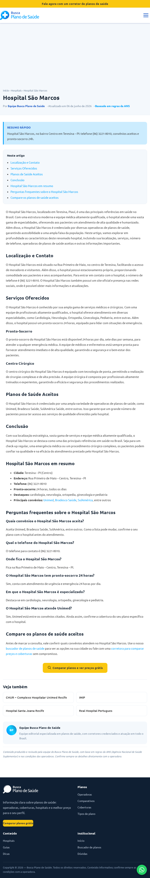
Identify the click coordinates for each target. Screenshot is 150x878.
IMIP (82, 697)
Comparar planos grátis (18, 823)
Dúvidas (82, 853)
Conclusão (17, 180)
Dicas (6, 853)
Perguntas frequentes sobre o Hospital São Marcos (44, 191)
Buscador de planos (89, 847)
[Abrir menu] (146, 15)
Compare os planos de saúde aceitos (35, 197)
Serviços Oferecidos (24, 168)
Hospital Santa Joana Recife (25, 711)
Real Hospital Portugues (95, 711)
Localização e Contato (25, 162)
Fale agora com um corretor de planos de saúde (75, 4)
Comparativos (86, 801)
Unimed (48, 500)
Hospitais (16, 90)
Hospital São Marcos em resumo (32, 186)
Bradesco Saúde (65, 500)
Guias (6, 847)
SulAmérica (85, 500)
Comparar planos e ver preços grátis (78, 668)
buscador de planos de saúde (25, 648)
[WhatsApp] (142, 870)
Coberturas (84, 807)
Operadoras (85, 794)
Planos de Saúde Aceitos (27, 174)
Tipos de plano (86, 813)
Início (6, 90)
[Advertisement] (75, 59)
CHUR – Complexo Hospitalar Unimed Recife (36, 697)
